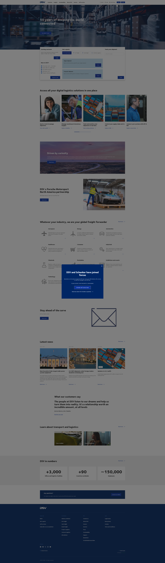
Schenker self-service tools (82, 287)
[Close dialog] (101, 266)
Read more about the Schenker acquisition (81, 291)
